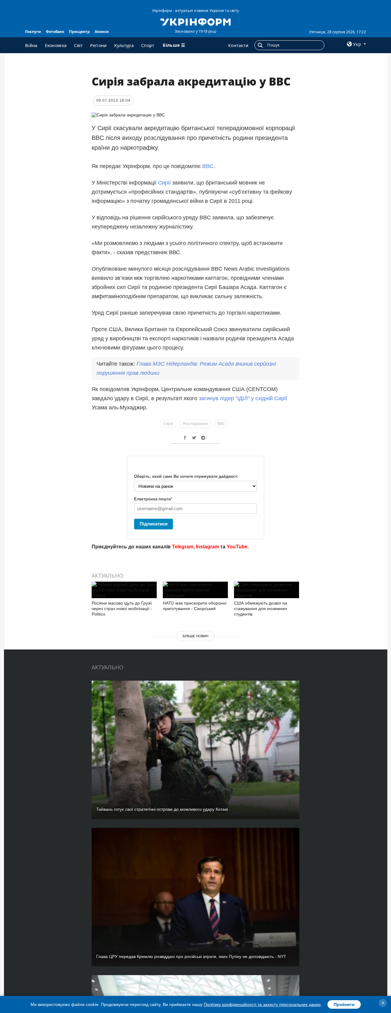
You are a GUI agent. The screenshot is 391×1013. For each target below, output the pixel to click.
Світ (78, 45)
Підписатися (154, 523)
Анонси (102, 31)
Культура (124, 45)
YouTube (237, 546)
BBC (208, 166)
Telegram (182, 546)
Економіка (56, 45)
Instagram (207, 546)
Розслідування (195, 424)
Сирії (165, 183)
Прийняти (344, 1004)
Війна (31, 45)
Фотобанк (55, 31)
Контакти (238, 45)
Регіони (98, 45)
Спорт (148, 45)
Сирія (168, 424)
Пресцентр (79, 31)
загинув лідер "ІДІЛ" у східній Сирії (243, 398)
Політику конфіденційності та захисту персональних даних (262, 1004)
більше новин (195, 636)
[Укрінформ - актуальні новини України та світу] (195, 21)
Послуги (33, 31)
